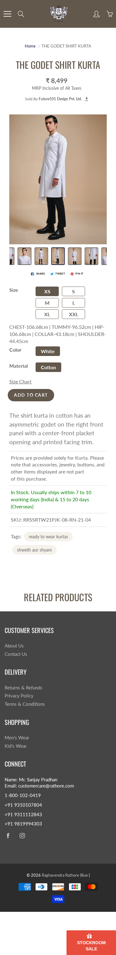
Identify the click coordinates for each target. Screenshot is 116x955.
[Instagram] (22, 835)
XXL (73, 314)
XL (47, 314)
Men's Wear (17, 737)
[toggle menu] (7, 14)
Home (30, 45)
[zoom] (58, 179)
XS (47, 291)
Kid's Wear (16, 746)
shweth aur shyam (34, 549)
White (48, 351)
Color (15, 350)
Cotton (48, 367)
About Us (14, 645)
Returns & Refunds (23, 687)
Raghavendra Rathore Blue (65, 875)
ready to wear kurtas (48, 536)
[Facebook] (7, 835)
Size (13, 290)
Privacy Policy (19, 695)
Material (18, 366)
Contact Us (16, 654)
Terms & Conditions (25, 704)
